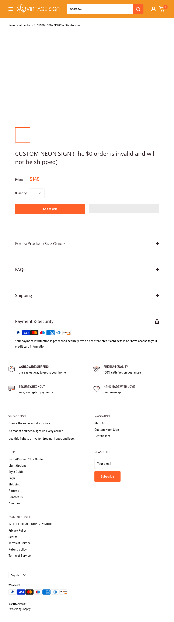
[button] (124, 208)
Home (11, 25)
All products (26, 25)
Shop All (99, 423)
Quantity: (21, 193)
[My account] (153, 9)
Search (13, 537)
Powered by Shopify (19, 608)
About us (14, 503)
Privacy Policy (17, 530)
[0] (162, 8)
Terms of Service (19, 543)
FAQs (11, 478)
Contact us (15, 497)
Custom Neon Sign (106, 429)
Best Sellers (102, 436)
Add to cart (50, 209)
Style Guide (16, 472)
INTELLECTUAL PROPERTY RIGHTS (31, 524)
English (15, 574)
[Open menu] (10, 9)
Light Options (17, 465)
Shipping (14, 484)
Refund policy (17, 549)
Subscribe (107, 476)
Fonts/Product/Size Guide (25, 459)
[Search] (138, 9)
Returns (13, 490)
